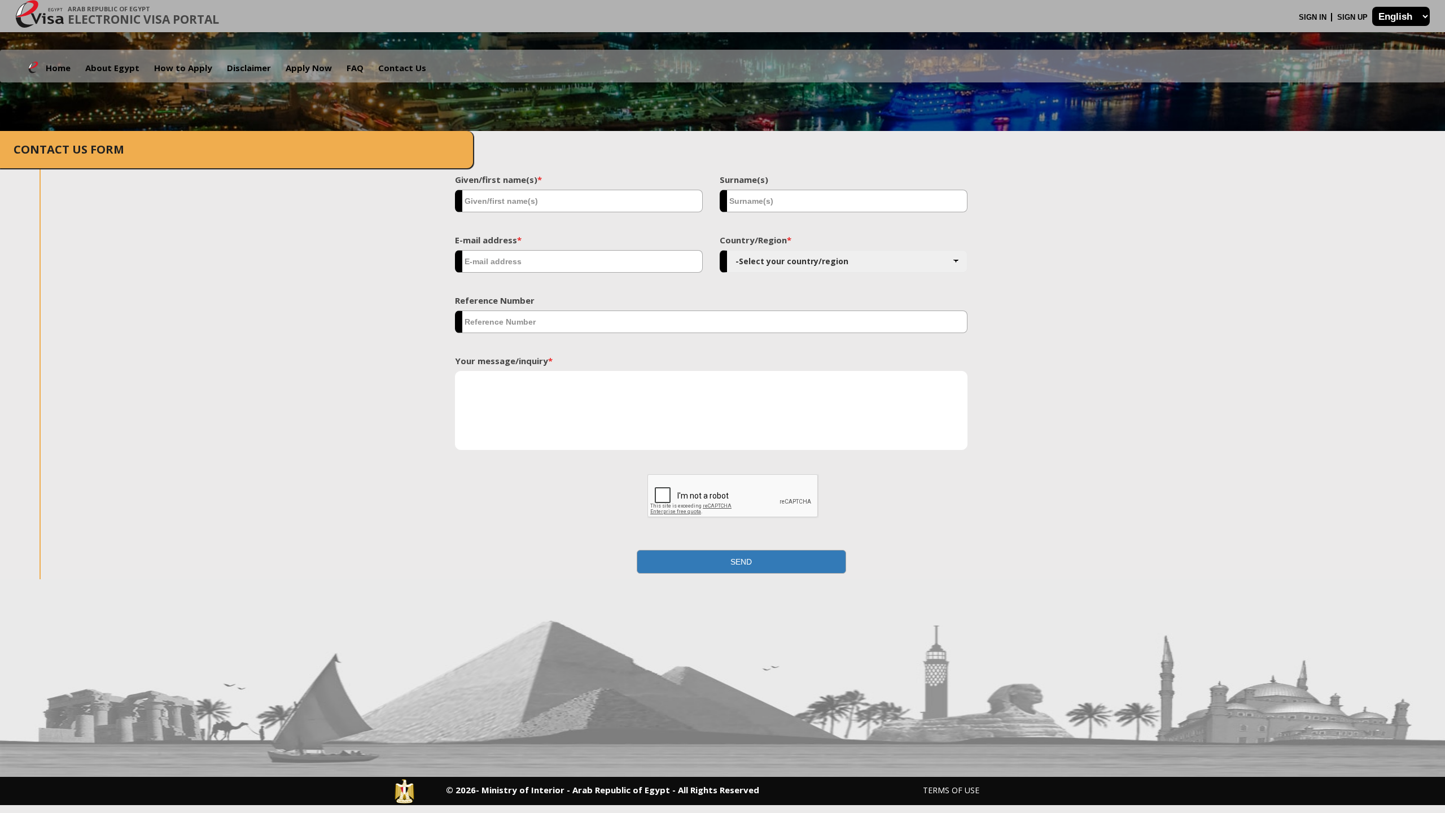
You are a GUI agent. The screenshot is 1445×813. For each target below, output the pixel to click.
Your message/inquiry (504, 360)
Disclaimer (249, 67)
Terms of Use (951, 790)
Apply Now (309, 67)
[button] (742, 562)
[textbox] (579, 201)
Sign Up (1353, 17)
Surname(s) (744, 179)
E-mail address (488, 240)
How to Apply (183, 67)
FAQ (355, 67)
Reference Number (495, 300)
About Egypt (112, 67)
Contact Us (402, 67)
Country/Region (755, 240)
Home (58, 67)
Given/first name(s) (498, 179)
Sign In (1314, 17)
